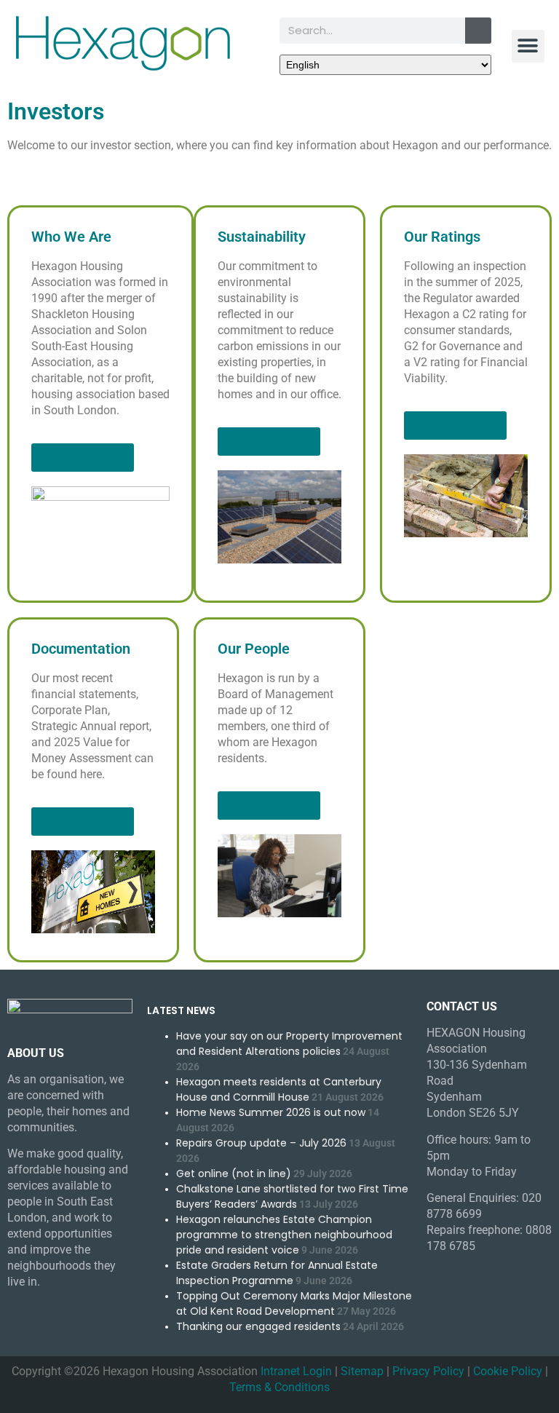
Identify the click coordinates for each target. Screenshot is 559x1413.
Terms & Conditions (279, 1387)
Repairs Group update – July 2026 (261, 1143)
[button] (528, 46)
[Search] (478, 30)
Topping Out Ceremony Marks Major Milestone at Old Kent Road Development (294, 1303)
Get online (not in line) (233, 1173)
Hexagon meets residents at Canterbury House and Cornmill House (278, 1089)
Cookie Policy (507, 1371)
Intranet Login (296, 1371)
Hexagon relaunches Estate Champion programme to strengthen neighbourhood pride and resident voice (284, 1234)
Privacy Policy (428, 1371)
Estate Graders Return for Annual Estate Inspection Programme (277, 1273)
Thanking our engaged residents (258, 1326)
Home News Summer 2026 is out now (270, 1112)
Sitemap (362, 1371)
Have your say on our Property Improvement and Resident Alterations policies (289, 1043)
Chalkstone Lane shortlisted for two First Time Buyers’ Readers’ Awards (292, 1196)
